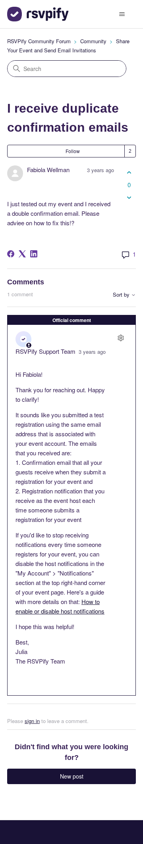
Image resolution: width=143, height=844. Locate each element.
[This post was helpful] (129, 172)
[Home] (38, 14)
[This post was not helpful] (129, 198)
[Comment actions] (121, 338)
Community (93, 41)
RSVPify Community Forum (39, 41)
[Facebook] (10, 253)
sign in (32, 721)
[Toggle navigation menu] (122, 14)
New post (71, 776)
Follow (73, 151)
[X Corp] (22, 253)
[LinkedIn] (33, 253)
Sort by (122, 295)
